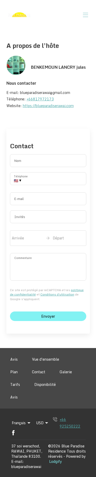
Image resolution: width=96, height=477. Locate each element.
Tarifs (15, 384)
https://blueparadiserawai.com (48, 106)
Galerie (66, 372)
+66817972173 (40, 99)
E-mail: (17, 461)
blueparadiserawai (26, 466)
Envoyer (48, 316)
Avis (14, 359)
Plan (14, 372)
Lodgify (55, 461)
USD (40, 423)
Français (19, 423)
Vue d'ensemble (45, 359)
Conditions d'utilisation (57, 294)
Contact (38, 372)
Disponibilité (45, 384)
